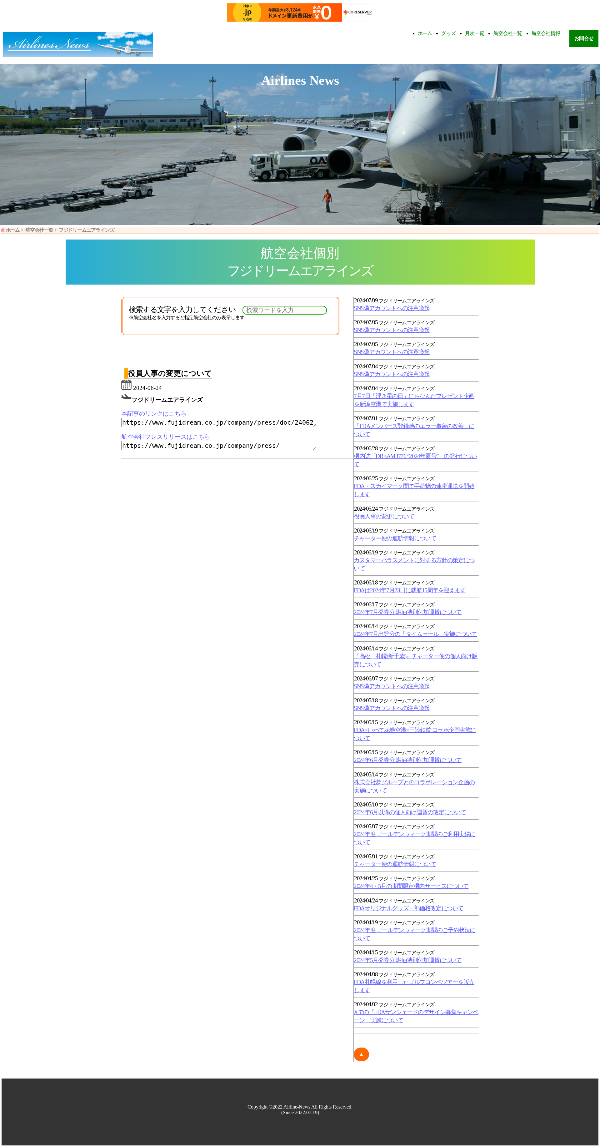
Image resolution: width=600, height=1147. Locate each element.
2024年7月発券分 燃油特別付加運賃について (408, 612)
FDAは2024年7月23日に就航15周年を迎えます (410, 590)
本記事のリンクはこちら (154, 413)
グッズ (448, 33)
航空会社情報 (546, 33)
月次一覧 (474, 33)
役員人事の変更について (384, 516)
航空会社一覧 (507, 33)
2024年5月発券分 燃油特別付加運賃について (408, 960)
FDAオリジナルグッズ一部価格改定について (408, 908)
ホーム (425, 33)
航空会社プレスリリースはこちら (165, 436)
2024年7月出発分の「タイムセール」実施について (415, 634)
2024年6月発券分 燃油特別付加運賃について (408, 760)
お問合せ (583, 38)
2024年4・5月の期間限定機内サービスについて (411, 886)
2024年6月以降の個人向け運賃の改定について (410, 812)
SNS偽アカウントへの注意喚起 (391, 308)
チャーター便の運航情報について (395, 538)
